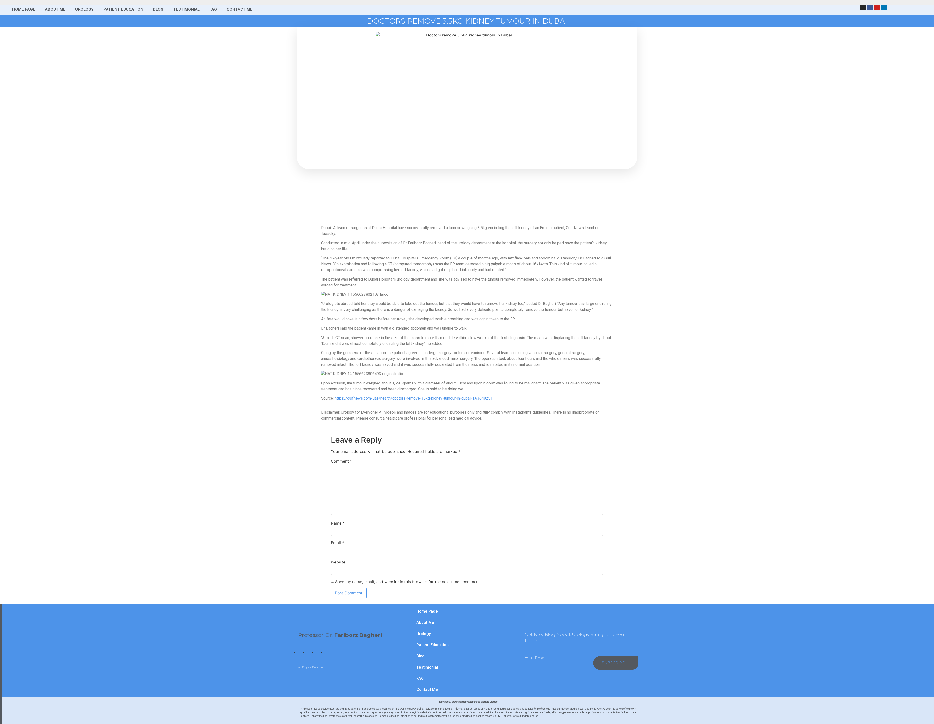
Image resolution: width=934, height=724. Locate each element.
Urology (84, 9)
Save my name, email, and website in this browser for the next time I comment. (408, 582)
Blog (158, 9)
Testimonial (186, 9)
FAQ (213, 9)
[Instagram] (863, 7)
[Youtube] (877, 7)
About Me (55, 9)
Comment (341, 461)
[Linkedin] (884, 7)
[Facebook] (870, 7)
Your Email (536, 658)
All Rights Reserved (311, 667)
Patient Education (123, 9)
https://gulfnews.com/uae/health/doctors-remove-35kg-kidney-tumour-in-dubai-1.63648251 (414, 398)
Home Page (23, 9)
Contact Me (239, 9)
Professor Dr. (340, 635)
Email (337, 543)
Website (338, 562)
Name (338, 523)
